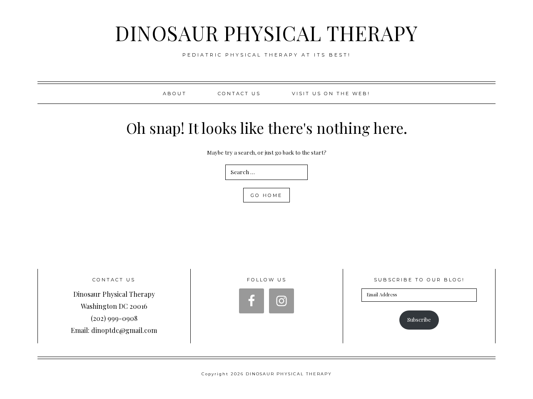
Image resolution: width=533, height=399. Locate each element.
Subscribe (419, 319)
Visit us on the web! (331, 93)
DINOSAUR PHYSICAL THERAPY (266, 33)
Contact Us (239, 93)
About (175, 93)
